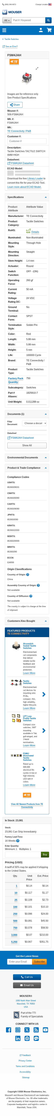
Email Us (29, 985)
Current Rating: (12, 291)
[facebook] (8, 1031)
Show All (27, 445)
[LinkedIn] (17, 1040)
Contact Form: (12, 318)
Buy (45, 854)
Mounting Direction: (13, 254)
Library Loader (35, 178)
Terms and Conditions (25, 1066)
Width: (11, 344)
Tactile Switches (11, 39)
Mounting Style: (13, 245)
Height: (12, 350)
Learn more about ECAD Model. (24, 187)
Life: (10, 355)
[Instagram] (17, 1031)
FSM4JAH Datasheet (22, 163)
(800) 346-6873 (10, 4)
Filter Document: (12, 422)
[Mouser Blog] (36, 1040)
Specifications (16, 197)
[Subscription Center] (27, 1040)
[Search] (48, 20)
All (6, 20)
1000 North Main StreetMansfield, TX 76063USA (26, 1003)
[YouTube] (45, 1031)
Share (16, 104)
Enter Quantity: (12, 846)
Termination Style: (15, 327)
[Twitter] (26, 1031)
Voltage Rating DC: (14, 300)
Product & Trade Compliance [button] (24, 468)
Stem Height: (15, 260)
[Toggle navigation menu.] (4, 30)
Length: (12, 339)
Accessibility (25, 1072)
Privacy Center (25, 1061)
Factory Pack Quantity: (15, 380)
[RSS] (36, 1031)
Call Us (29, 977)
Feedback (26, 1055)
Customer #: (14, 136)
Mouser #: (13, 111)
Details (35, 232)
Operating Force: (13, 282)
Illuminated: (14, 237)
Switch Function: (13, 273)
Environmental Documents (23, 457)
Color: (11, 334)
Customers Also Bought (21, 621)
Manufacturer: (16, 216)
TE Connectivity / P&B (19, 131)
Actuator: (13, 266)
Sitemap (25, 1077)
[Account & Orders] (41, 30)
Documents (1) (16, 414)
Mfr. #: (10, 119)
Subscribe (39, 961)
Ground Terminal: (13, 309)
